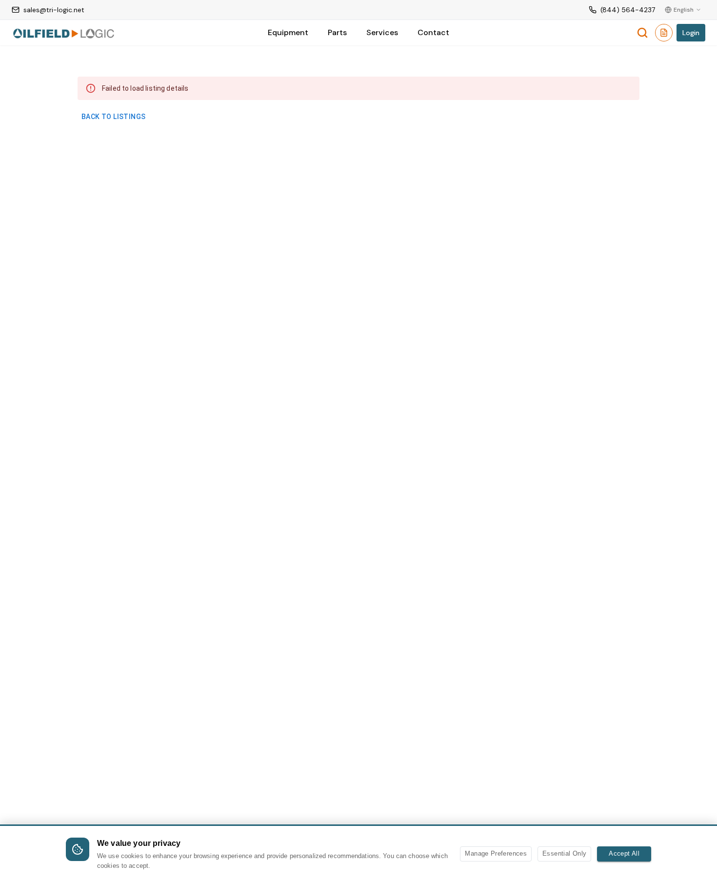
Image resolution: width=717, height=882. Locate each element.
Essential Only (564, 853)
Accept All (624, 853)
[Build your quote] (664, 34)
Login (690, 32)
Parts (337, 32)
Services (382, 32)
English (684, 10)
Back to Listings (113, 116)
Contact (433, 32)
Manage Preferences (496, 853)
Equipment (288, 32)
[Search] (642, 32)
